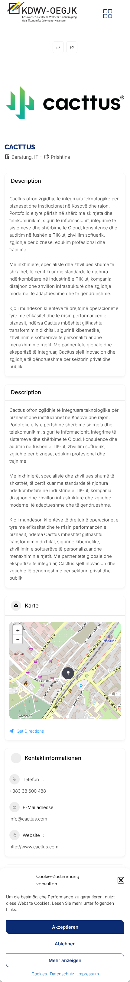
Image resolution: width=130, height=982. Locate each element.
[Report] (71, 47)
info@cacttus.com (28, 819)
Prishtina (60, 157)
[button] (121, 880)
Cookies (39, 973)
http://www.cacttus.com (33, 847)
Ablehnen (65, 944)
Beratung (21, 157)
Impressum (88, 973)
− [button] (18, 639)
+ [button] (18, 630)
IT (36, 157)
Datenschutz (62, 973)
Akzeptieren (65, 927)
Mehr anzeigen (65, 960)
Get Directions (30, 731)
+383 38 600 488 (27, 791)
